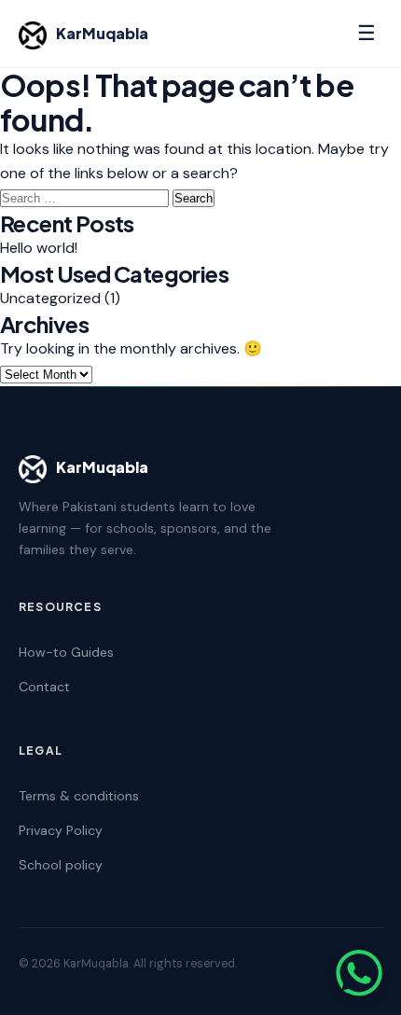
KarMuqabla (102, 33)
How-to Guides (66, 652)
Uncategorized (50, 298)
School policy (61, 864)
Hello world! (38, 247)
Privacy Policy (61, 830)
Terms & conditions (79, 795)
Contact (44, 686)
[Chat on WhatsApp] (359, 973)
